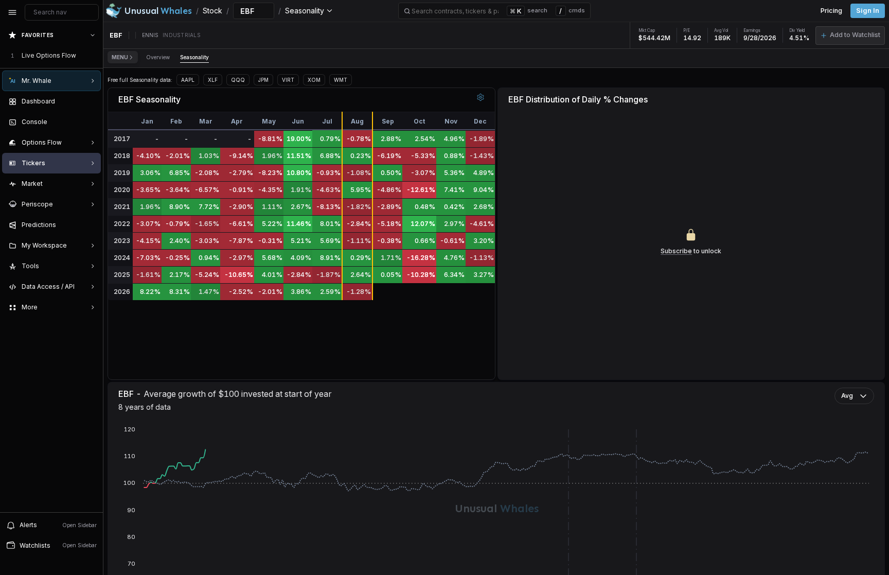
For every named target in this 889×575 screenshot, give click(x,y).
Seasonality (194, 57)
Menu (120, 57)
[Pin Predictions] (90, 225)
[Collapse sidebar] (12, 12)
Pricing (831, 10)
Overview (158, 57)
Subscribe (676, 251)
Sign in (867, 10)
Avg (847, 395)
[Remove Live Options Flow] (94, 55)
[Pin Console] (90, 122)
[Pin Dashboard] (90, 101)
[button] (850, 35)
